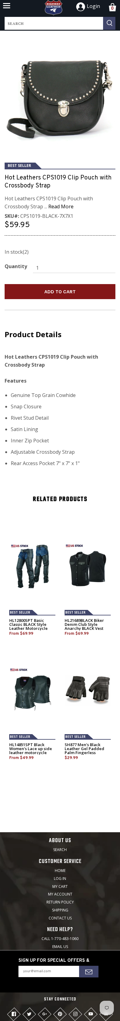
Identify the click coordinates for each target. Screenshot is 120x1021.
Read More (61, 206)
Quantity (16, 266)
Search (60, 849)
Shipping (60, 910)
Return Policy (60, 902)
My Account (60, 894)
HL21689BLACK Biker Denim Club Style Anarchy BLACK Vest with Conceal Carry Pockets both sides (84, 628)
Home (60, 870)
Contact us (60, 918)
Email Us (60, 946)
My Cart (60, 886)
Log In (60, 878)
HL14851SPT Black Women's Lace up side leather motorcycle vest (30, 751)
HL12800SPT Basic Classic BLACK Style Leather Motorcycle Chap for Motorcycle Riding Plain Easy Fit (29, 628)
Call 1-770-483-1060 (60, 938)
